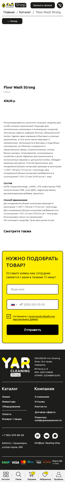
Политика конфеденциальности (48, 419)
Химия (6, 396)
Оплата (6, 414)
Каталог (6, 479)
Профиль (58, 479)
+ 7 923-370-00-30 (13, 435)
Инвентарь (9, 401)
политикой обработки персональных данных (34, 318)
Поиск (18, 479)
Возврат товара (12, 419)
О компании (42, 396)
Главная (9, 12)
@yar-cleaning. (47, 442)
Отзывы (40, 401)
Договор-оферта (45, 412)
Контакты (41, 406)
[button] (43, 5)
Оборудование (11, 406)
